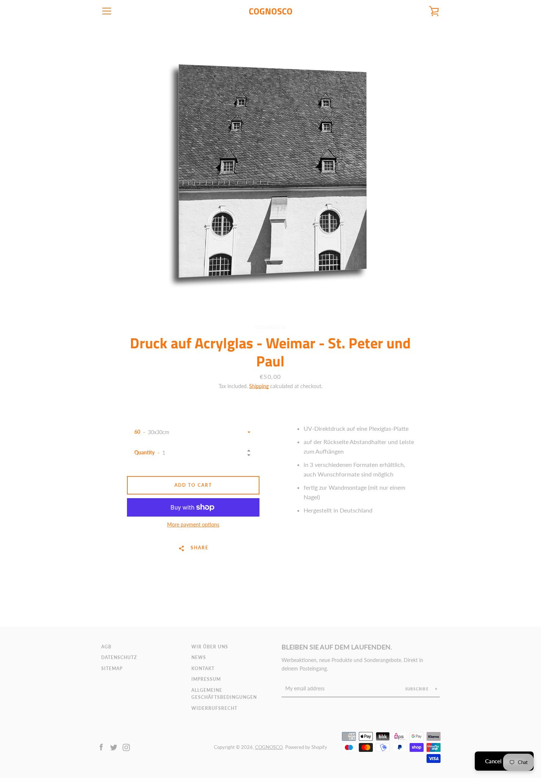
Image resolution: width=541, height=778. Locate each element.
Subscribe (417, 689)
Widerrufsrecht (214, 708)
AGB (106, 646)
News (198, 657)
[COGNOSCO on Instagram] (126, 746)
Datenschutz (119, 657)
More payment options (193, 524)
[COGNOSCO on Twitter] (113, 746)
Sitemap (112, 668)
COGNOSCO (271, 11)
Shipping (259, 386)
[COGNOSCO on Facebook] (101, 746)
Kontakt (203, 668)
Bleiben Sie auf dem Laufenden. (337, 647)
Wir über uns (209, 646)
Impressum (206, 679)
